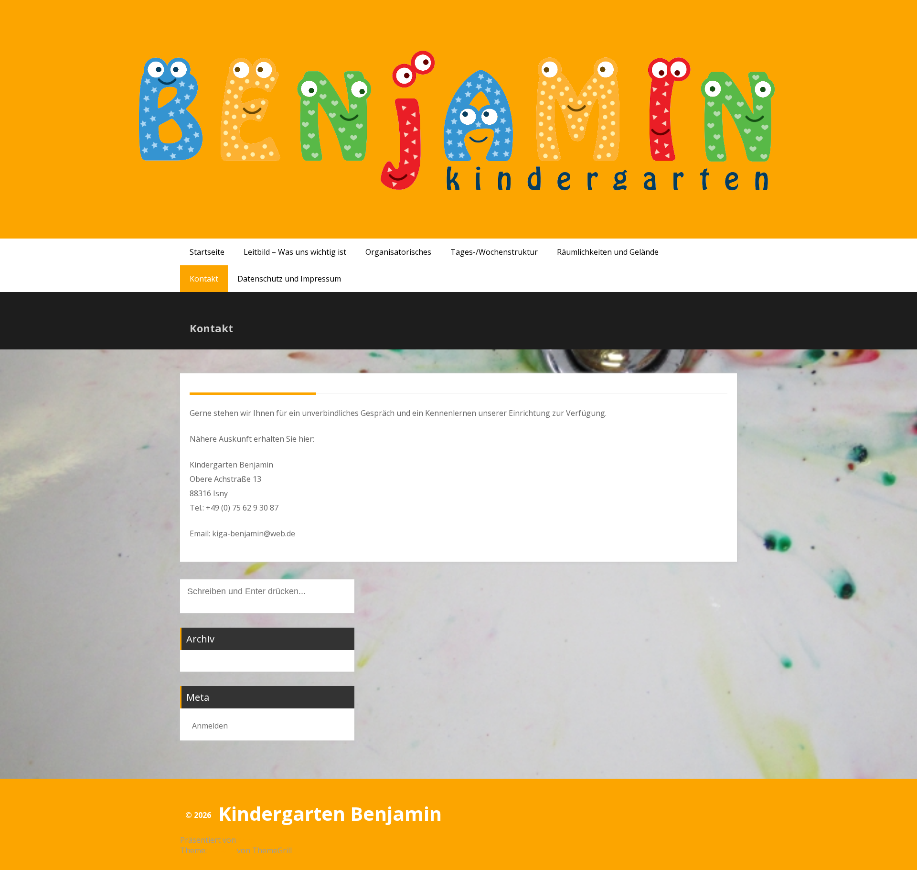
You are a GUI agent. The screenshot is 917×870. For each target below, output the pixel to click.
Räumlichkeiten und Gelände (608, 252)
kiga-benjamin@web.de (253, 533)
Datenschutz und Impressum (289, 278)
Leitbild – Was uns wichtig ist (295, 252)
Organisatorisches (398, 252)
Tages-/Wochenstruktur (494, 252)
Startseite (207, 252)
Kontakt (204, 278)
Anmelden (210, 725)
